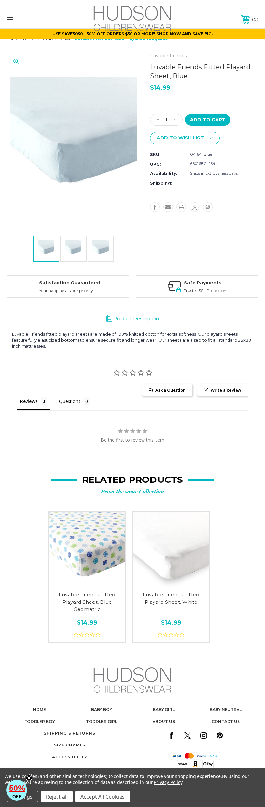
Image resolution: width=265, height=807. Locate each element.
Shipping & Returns (69, 733)
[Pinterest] (208, 207)
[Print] (181, 207)
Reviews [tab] (28, 401)
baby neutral (226, 709)
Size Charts (69, 745)
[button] (16, 790)
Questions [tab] (69, 401)
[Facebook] (155, 207)
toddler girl (101, 721)
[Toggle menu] (32, 19)
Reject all (57, 796)
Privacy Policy (168, 782)
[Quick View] (74, 580)
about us (164, 721)
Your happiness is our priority (66, 290)
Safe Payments (202, 283)
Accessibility (69, 757)
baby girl (164, 709)
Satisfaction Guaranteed (69, 283)
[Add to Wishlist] (87, 580)
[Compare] (101, 580)
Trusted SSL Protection (205, 290)
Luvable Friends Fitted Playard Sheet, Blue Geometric (87, 601)
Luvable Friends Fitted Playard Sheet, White (171, 598)
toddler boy (39, 721)
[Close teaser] (29, 778)
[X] (194, 207)
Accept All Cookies (102, 796)
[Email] (168, 207)
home (39, 709)
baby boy (101, 709)
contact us (226, 721)
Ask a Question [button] (170, 390)
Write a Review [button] (226, 390)
